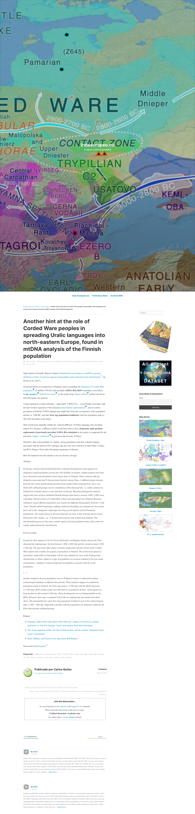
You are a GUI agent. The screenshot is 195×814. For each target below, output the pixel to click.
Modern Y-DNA (155, 488)
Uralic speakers (30, 394)
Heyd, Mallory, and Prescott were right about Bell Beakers (53, 638)
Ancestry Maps (155, 511)
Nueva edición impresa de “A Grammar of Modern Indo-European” (51, 687)
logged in (75, 706)
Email (141, 398)
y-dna (62, 657)
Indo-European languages (71, 361)
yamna (69, 657)
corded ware (50, 654)
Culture (37, 306)
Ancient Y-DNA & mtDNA (155, 465)
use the (69, 717)
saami (33, 657)
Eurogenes (41, 646)
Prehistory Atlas (100, 296)
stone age (48, 657)
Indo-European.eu (80, 296)
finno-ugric (74, 654)
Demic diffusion (55, 361)
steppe (40, 657)
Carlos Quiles (30, 361)
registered (64, 706)
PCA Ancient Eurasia (155, 534)
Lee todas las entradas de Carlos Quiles (49, 673)
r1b (28, 657)
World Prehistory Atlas (155, 440)
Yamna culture (80, 394)
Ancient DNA (116, 296)
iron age (83, 654)
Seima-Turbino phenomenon (72, 407)
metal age (92, 654)
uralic (56, 657)
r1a (24, 657)
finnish (65, 654)
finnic (59, 654)
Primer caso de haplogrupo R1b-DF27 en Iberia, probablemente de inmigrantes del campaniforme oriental (68, 692)
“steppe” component (40, 436)
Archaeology (45, 306)
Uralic (101, 361)
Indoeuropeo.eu (97, 144)
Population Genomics (90, 361)
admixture (39, 654)
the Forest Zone (48, 394)
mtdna (100, 654)
